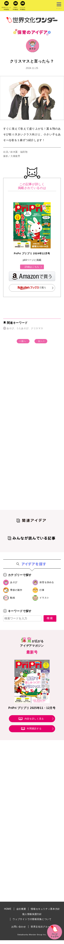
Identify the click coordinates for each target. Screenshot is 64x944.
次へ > (41, 341)
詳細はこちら (32, 266)
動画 (12, 597)
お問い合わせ (18, 926)
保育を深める (46, 582)
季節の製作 (16, 590)
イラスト (44, 597)
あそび (13, 582)
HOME (8, 909)
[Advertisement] (32, 394)
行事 (41, 590)
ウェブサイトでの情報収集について (32, 919)
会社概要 (21, 909)
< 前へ (22, 341)
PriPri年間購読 (15, 8)
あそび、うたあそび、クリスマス (25, 328)
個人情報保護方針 (32, 914)
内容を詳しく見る (34, 718)
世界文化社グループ (42, 926)
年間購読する (34, 728)
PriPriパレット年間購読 (6, 8)
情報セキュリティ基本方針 (45, 909)
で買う (42, 287)
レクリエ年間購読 (22, 8)
